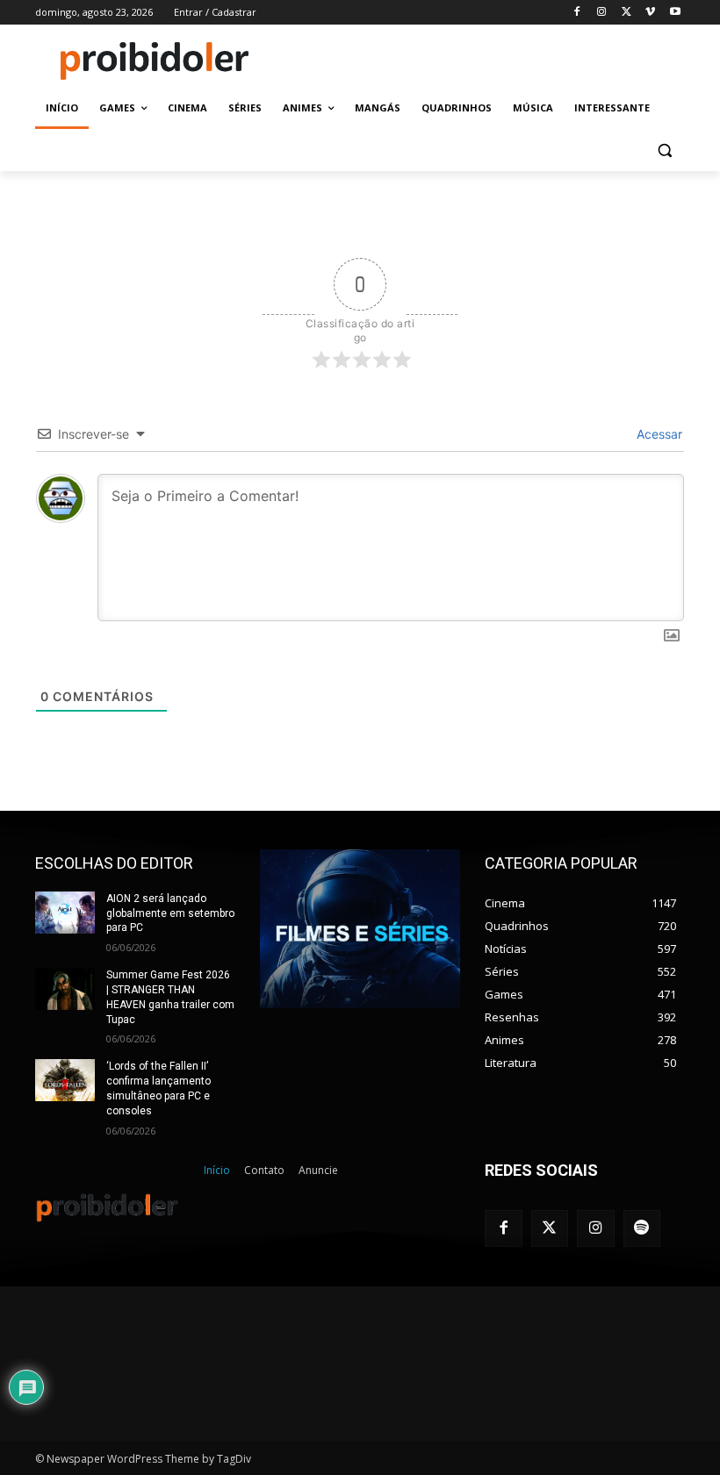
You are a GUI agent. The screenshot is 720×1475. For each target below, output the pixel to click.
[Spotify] (642, 1229)
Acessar (657, 433)
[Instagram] (602, 13)
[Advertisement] (479, 58)
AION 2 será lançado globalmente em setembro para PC (170, 913)
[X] (626, 13)
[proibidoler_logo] (154, 60)
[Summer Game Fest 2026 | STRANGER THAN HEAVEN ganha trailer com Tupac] (65, 989)
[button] (664, 150)
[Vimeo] (650, 13)
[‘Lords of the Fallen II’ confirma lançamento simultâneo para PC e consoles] (65, 1080)
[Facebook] (577, 13)
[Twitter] (550, 1229)
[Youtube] (675, 13)
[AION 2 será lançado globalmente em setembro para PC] (65, 912)
